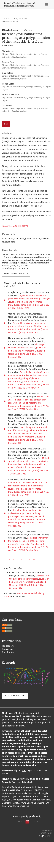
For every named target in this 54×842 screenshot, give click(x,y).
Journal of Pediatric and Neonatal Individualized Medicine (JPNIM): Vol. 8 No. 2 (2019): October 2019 (28, 384)
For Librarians (8, 652)
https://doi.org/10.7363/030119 (15, 226)
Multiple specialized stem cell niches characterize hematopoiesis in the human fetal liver (29, 461)
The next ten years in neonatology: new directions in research (28, 399)
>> (34, 559)
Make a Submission (14, 695)
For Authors (7, 649)
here (24, 770)
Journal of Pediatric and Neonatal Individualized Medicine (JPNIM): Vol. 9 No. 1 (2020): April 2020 (28, 470)
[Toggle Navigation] (46, 4)
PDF (6, 124)
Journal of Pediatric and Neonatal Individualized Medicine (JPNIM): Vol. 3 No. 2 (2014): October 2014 (28, 305)
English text (22, 779)
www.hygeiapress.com (18, 806)
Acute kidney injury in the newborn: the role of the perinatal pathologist (28, 541)
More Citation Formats (15, 273)
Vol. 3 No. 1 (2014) (10, 19)
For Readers (8, 646)
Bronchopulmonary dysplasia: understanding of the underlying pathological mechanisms (24, 513)
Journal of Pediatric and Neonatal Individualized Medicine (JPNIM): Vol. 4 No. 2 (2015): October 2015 (28, 492)
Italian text (34, 779)
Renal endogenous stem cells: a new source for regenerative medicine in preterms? (28, 482)
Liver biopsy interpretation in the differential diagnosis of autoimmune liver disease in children (28, 430)
